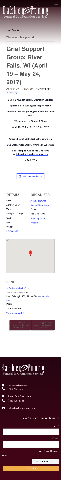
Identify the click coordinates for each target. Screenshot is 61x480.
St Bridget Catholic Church (18, 288)
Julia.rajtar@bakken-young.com (32, 154)
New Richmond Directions (17, 385)
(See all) (13, 92)
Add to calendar (31, 176)
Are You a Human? (31, 453)
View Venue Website (16, 313)
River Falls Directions (19, 396)
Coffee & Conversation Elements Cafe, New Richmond (20, 325)
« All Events (12, 30)
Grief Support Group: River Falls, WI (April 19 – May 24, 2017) (43, 325)
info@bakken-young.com (21, 408)
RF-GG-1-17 (12, 231)
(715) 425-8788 (16, 400)
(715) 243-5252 (16, 389)
